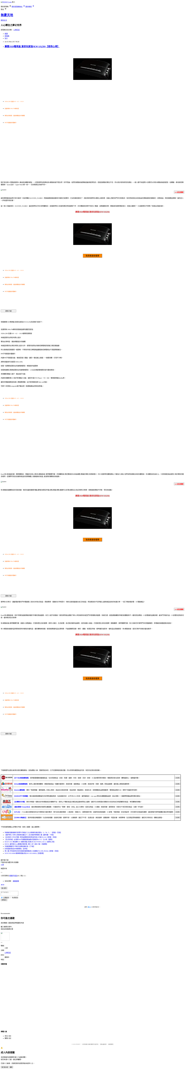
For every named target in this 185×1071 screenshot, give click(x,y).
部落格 (7, 36)
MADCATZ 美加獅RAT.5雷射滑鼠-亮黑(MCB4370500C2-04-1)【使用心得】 (30, 842)
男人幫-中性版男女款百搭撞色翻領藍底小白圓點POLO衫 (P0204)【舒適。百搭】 (32, 851)
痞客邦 (11, 875)
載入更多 (4, 888)
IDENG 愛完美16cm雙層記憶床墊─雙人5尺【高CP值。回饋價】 (26, 844)
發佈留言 (4, 900)
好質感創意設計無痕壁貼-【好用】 (16, 849)
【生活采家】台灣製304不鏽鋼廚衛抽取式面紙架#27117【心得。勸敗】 (29, 839)
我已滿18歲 (5, 1067)
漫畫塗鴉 (16, 881)
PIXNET (78, 1044)
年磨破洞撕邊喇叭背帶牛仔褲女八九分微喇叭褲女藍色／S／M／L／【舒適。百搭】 (33, 832)
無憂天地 (7, 15)
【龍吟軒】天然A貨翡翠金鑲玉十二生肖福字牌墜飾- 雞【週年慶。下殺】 (29, 835)
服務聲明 (110, 1044)
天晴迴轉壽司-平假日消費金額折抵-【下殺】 (20, 846)
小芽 (2, 865)
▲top (2, 884)
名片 (6, 38)
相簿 (6, 33)
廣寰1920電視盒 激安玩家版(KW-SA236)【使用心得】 (32, 46)
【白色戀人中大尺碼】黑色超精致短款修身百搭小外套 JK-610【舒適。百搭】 (31, 837)
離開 (11, 1067)
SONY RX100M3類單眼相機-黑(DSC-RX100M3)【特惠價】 (25, 853)
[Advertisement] (92, 162)
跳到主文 (4, 20)
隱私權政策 (103, 1044)
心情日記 (16, 30)
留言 (15, 875)
